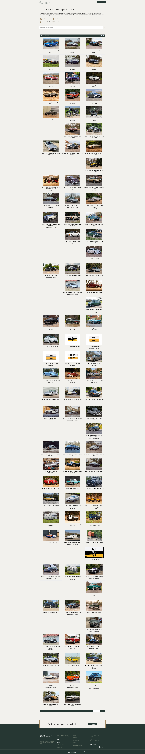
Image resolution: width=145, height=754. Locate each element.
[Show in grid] (104, 35)
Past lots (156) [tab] (42, 32)
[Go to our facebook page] (41, 747)
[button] (96, 2)
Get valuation (93, 724)
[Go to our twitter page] (44, 747)
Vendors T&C (59, 747)
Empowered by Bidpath (72, 752)
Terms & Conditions (77, 751)
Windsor (75, 744)
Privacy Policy (84, 751)
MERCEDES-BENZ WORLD (78, 745)
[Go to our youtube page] (46, 747)
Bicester (75, 737)
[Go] (104, 27)
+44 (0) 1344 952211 (60, 744)
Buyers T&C (59, 745)
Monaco (75, 742)
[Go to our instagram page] (48, 747)
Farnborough (76, 740)
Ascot (74, 735)
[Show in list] (102, 35)
